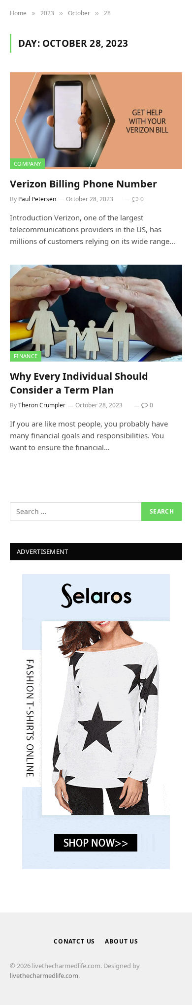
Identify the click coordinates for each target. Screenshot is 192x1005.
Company (27, 163)
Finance (25, 356)
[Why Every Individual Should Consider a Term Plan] (96, 313)
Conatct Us (74, 941)
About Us (121, 941)
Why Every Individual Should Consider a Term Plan (79, 382)
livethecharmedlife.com (44, 975)
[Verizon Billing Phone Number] (96, 120)
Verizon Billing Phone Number (83, 183)
